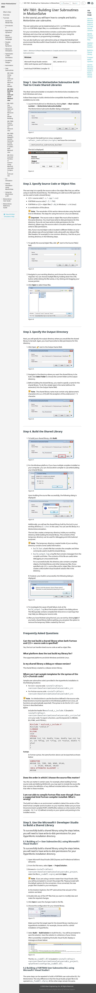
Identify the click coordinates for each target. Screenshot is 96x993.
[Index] (88, 5)
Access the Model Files (9, 22)
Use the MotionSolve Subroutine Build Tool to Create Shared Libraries (91, 24)
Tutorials (6, 18)
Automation (9, 65)
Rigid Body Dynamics (8, 31)
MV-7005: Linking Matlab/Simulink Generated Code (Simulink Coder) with (10, 142)
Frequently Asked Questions (90, 59)
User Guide (7, 200)
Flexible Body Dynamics (8, 44)
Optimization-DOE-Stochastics (9, 55)
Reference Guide (7, 205)
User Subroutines (9, 69)
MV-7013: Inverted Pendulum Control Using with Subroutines (10, 165)
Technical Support (69, 989)
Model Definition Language (8, 37)
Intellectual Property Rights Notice (50, 989)
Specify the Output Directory (90, 45)
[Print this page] (92, 4)
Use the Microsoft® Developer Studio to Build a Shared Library (91, 71)
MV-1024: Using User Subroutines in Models (10, 79)
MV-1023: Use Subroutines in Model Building (10, 110)
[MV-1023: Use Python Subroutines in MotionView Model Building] (75, 3)
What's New (7, 12)
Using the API (9, 194)
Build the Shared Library (90, 52)
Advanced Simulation (8, 50)
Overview (6, 15)
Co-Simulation (8, 180)
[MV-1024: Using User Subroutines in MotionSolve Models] (65, 3)
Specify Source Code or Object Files (91, 37)
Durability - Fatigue (9, 61)
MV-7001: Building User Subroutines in (10, 94)
